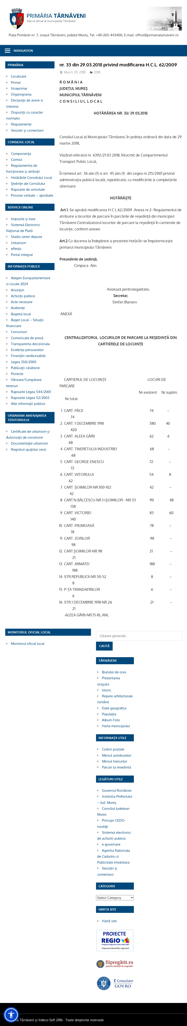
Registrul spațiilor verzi (28, 449)
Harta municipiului (116, 726)
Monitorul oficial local (27, 643)
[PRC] (115, 950)
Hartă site (109, 921)
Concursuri (19, 332)
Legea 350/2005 (23, 362)
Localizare (18, 76)
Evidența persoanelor (27, 350)
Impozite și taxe (23, 219)
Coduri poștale (113, 749)
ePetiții (16, 249)
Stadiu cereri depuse (26, 236)
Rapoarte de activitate (28, 189)
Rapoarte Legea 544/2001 (31, 392)
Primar (16, 82)
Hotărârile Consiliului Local (31, 177)
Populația (109, 714)
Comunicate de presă (27, 338)
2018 (97, 72)
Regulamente (21, 124)
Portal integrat (22, 255)
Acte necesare (21, 302)
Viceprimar (19, 88)
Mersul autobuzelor (116, 755)
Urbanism (18, 243)
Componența (21, 153)
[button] (11, 1014)
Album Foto (111, 720)
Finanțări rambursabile (28, 356)
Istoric (106, 690)
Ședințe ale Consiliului (28, 183)
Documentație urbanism (29, 443)
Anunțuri (17, 290)
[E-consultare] (115, 989)
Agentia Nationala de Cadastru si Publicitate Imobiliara (113, 856)
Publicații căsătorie (25, 368)
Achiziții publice (23, 296)
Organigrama (21, 94)
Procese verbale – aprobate (32, 195)
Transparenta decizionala (30, 344)
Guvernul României (117, 790)
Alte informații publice (28, 403)
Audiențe (18, 308)
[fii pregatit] (115, 968)
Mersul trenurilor (114, 761)
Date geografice (114, 708)
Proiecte (17, 374)
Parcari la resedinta (116, 767)
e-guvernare (111, 844)
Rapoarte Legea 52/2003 (30, 398)
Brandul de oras (114, 672)
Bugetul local (21, 314)
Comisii (16, 159)
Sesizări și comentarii (27, 130)
